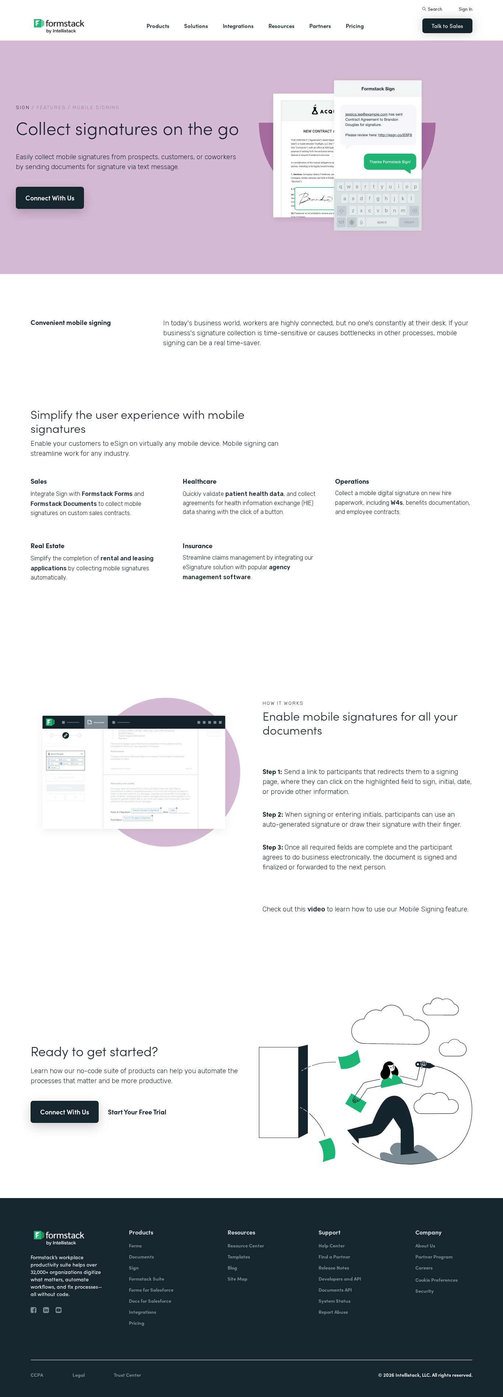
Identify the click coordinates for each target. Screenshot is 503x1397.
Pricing (355, 25)
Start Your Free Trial (137, 1111)
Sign (23, 107)
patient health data (254, 493)
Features (51, 107)
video (316, 909)
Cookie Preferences (436, 1279)
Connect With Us (49, 197)
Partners (320, 25)
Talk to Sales (447, 25)
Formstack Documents (64, 503)
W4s (397, 502)
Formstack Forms (107, 493)
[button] (158, 26)
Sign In (465, 9)
